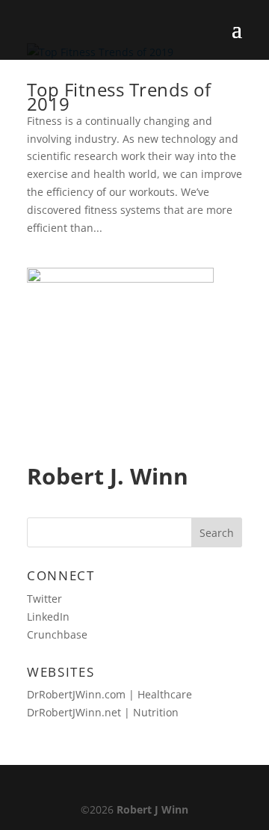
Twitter (44, 598)
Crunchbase (57, 634)
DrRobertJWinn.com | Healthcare (109, 694)
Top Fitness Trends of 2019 (119, 96)
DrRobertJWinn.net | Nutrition (103, 712)
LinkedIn (48, 616)
